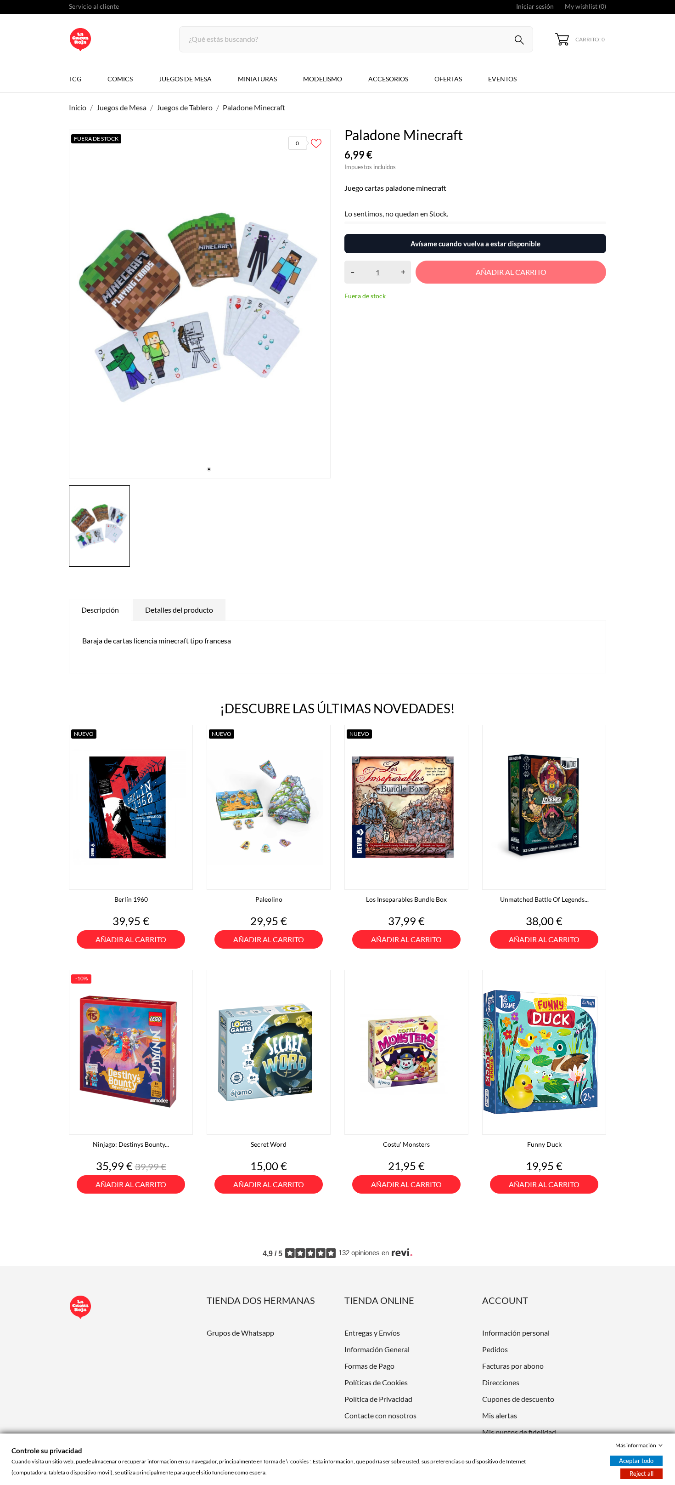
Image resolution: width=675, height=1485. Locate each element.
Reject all (641, 1473)
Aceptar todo (636, 1460)
